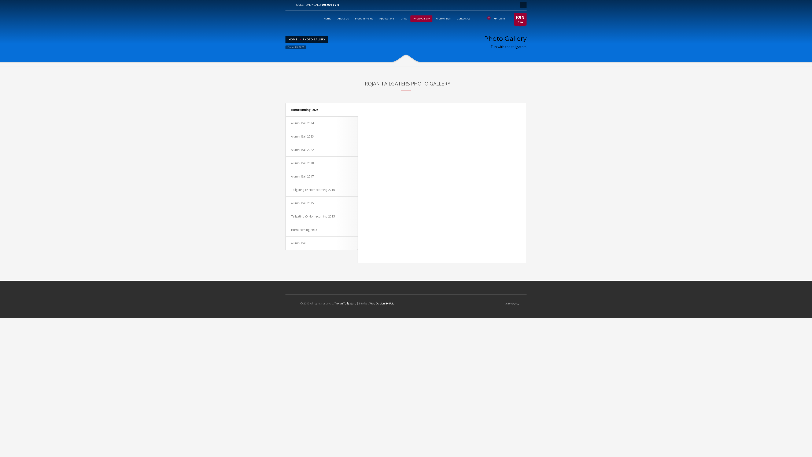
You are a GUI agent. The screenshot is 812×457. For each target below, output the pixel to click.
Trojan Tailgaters (345, 303)
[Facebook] (288, 5)
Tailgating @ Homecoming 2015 (313, 216)
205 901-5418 (330, 4)
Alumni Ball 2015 (302, 203)
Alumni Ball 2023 (302, 136)
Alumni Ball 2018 (302, 163)
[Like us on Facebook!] (523, 304)
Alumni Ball (298, 243)
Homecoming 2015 (304, 230)
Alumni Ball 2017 (302, 176)
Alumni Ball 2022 (302, 150)
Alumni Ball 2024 (302, 123)
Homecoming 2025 (304, 110)
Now (520, 19)
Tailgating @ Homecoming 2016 (313, 190)
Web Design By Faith (382, 303)
